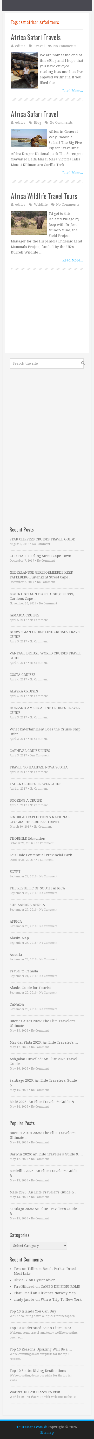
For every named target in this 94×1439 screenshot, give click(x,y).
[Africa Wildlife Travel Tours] (29, 223)
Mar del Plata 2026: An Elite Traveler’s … (44, 1042)
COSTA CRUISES (22, 675)
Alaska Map (19, 938)
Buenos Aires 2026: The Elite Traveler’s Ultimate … (42, 1023)
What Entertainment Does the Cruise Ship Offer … (45, 731)
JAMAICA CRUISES (25, 615)
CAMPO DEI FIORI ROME (60, 1286)
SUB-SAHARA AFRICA (27, 905)
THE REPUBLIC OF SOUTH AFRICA (37, 888)
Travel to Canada (24, 971)
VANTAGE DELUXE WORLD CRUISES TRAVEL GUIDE (45, 655)
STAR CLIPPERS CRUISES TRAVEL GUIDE (42, 539)
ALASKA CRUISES (24, 691)
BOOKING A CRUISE (26, 800)
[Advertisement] (47, 317)
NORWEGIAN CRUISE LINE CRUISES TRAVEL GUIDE (45, 634)
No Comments (64, 46)
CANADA (17, 1004)
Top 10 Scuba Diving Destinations (38, 1371)
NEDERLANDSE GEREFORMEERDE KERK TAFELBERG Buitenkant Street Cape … (41, 575)
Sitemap (47, 1432)
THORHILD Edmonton (27, 838)
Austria (16, 955)
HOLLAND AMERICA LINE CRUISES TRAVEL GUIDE (45, 710)
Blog (37, 122)
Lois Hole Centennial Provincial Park (41, 855)
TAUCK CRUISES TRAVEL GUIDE (35, 784)
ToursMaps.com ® (31, 1427)
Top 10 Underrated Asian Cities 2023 (40, 1328)
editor (20, 46)
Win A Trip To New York (61, 1299)
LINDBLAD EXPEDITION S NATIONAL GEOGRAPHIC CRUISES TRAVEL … (39, 819)
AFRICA (16, 921)
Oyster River (44, 1280)
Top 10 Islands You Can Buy (33, 1311)
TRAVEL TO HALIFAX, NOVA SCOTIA (39, 767)
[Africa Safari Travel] (29, 138)
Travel (39, 46)
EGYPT (15, 872)
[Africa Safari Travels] (24, 70)
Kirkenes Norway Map (57, 1293)
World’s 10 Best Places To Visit (35, 1392)
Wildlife (41, 204)
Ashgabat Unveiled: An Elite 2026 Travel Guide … (43, 1061)
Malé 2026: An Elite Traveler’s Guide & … (44, 1102)
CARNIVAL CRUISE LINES (30, 751)
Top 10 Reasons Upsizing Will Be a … (41, 1349)
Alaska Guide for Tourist (30, 988)
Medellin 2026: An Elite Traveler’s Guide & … (44, 1173)
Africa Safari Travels (36, 37)
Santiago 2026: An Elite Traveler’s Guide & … (43, 1082)
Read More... (72, 91)
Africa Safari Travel (34, 114)
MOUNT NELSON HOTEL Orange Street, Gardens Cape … (42, 596)
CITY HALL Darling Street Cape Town (40, 556)
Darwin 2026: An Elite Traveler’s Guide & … (46, 1154)
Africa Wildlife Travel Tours (44, 196)
